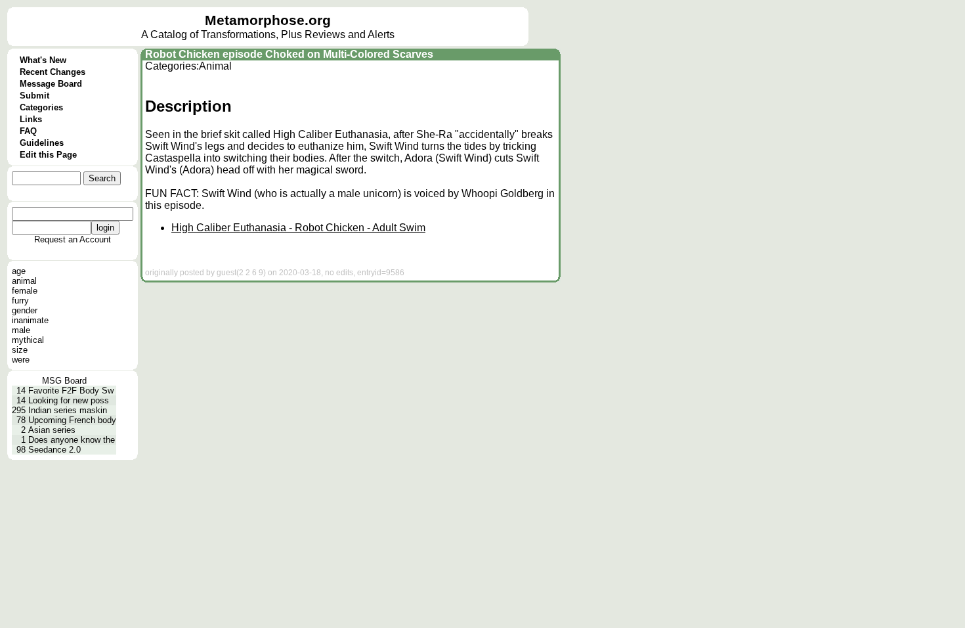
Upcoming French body (72, 420)
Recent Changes (52, 72)
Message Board (51, 84)
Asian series (51, 430)
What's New (43, 60)
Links (31, 119)
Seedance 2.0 (54, 450)
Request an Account (72, 239)
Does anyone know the (71, 440)
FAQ (28, 131)
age (19, 271)
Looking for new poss (68, 400)
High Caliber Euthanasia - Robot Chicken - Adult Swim (298, 227)
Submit (34, 96)
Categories (41, 107)
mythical (28, 340)
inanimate (30, 320)
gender (24, 310)
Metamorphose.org (268, 20)
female (24, 291)
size (20, 350)
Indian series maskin (67, 410)
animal (24, 281)
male (21, 330)
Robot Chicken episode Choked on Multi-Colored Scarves (289, 54)
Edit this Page (48, 155)
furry (20, 300)
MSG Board (64, 381)
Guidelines (42, 143)
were (21, 360)
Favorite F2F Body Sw (71, 390)
